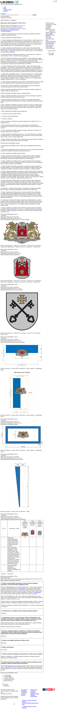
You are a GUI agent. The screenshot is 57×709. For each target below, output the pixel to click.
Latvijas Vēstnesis (50, 42)
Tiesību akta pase (50, 23)
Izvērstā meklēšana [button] (5, 16)
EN (56, 1)
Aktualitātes (23, 691)
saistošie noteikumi (49, 34)
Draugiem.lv (6, 685)
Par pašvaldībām (22, 588)
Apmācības (23, 693)
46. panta (17, 665)
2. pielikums (11, 52)
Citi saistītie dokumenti (51, 54)
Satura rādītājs (49, 46)
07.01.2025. (48, 41)
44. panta (12, 30)
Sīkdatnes (33, 695)
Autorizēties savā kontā (6, 17)
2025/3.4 (52, 45)
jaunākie (5, 11)
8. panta (18, 28)
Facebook (6, 684)
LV (54, 1)
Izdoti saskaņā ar (52, 51)
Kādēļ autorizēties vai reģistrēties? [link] (8, 20)
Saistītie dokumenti (50, 48)
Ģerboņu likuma (12, 28)
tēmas (5, 8)
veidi (5, 7)
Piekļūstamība (34, 696)
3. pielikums (25, 55)
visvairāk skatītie (7, 9)
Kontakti (23, 695)
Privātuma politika (35, 693)
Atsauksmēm (24, 692)
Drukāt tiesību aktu (8, 680)
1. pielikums (27, 45)
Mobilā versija (34, 689)
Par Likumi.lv (24, 689)
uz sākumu (3, 13)
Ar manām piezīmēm (8, 678)
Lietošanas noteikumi (33, 691)
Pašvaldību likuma (5, 30)
